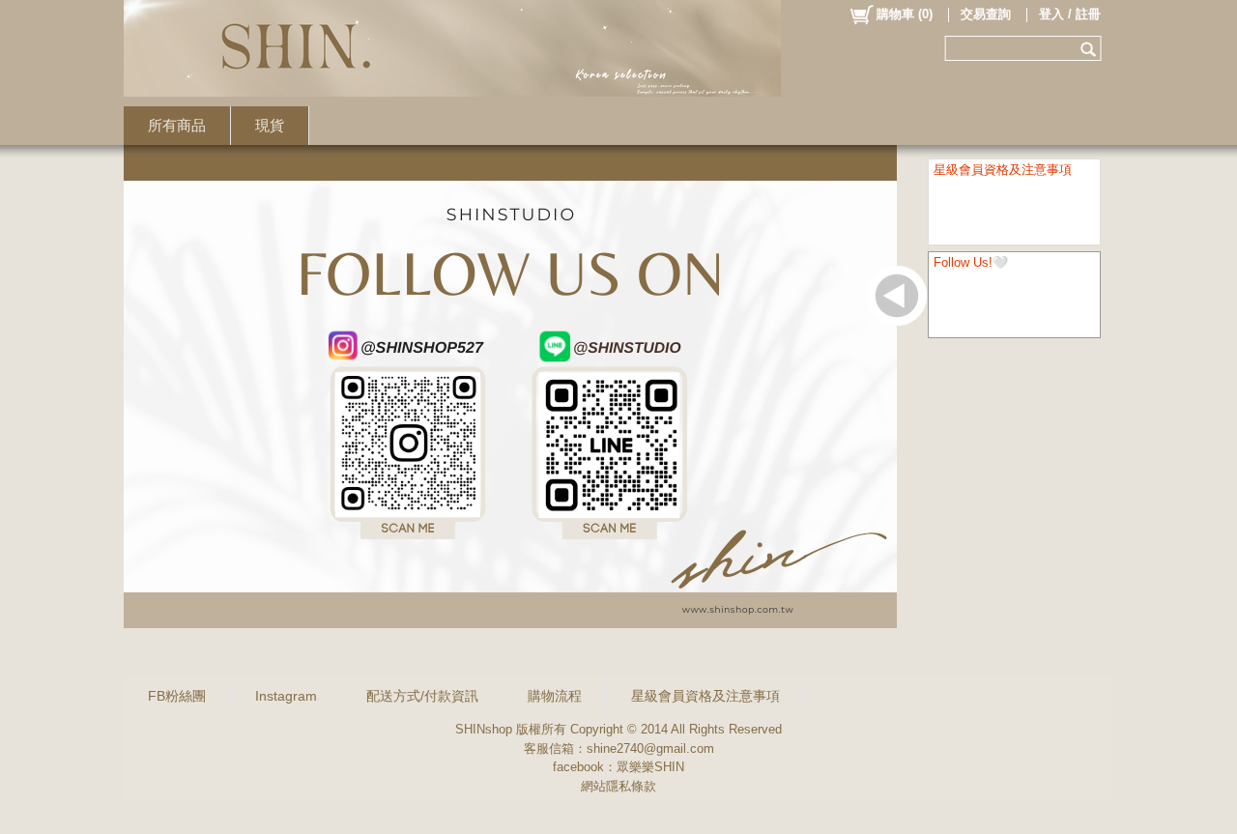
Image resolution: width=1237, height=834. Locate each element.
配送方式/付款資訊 (422, 696)
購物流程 (555, 696)
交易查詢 (986, 14)
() (905, 14)
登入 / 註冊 (1070, 14)
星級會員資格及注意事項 (705, 696)
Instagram (286, 696)
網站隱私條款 (618, 786)
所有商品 (177, 125)
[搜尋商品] (1091, 48)
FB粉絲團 (177, 696)
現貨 (269, 125)
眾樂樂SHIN (650, 767)
